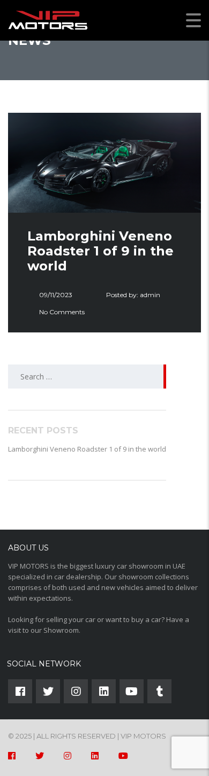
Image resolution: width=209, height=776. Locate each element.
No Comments (62, 312)
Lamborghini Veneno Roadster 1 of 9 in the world (87, 449)
